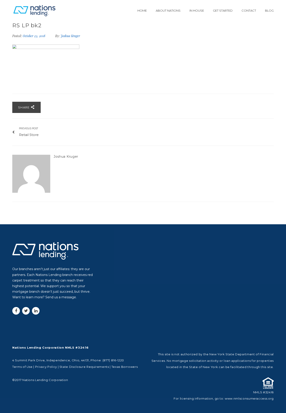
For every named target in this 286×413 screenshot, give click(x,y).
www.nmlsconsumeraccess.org (249, 398)
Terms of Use (22, 367)
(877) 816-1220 (113, 360)
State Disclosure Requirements (84, 367)
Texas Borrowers (124, 367)
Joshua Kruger (70, 36)
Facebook (16, 311)
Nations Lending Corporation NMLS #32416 (50, 347)
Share (24, 107)
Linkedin (36, 311)
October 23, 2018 (34, 36)
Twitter (26, 311)
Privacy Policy (46, 367)
